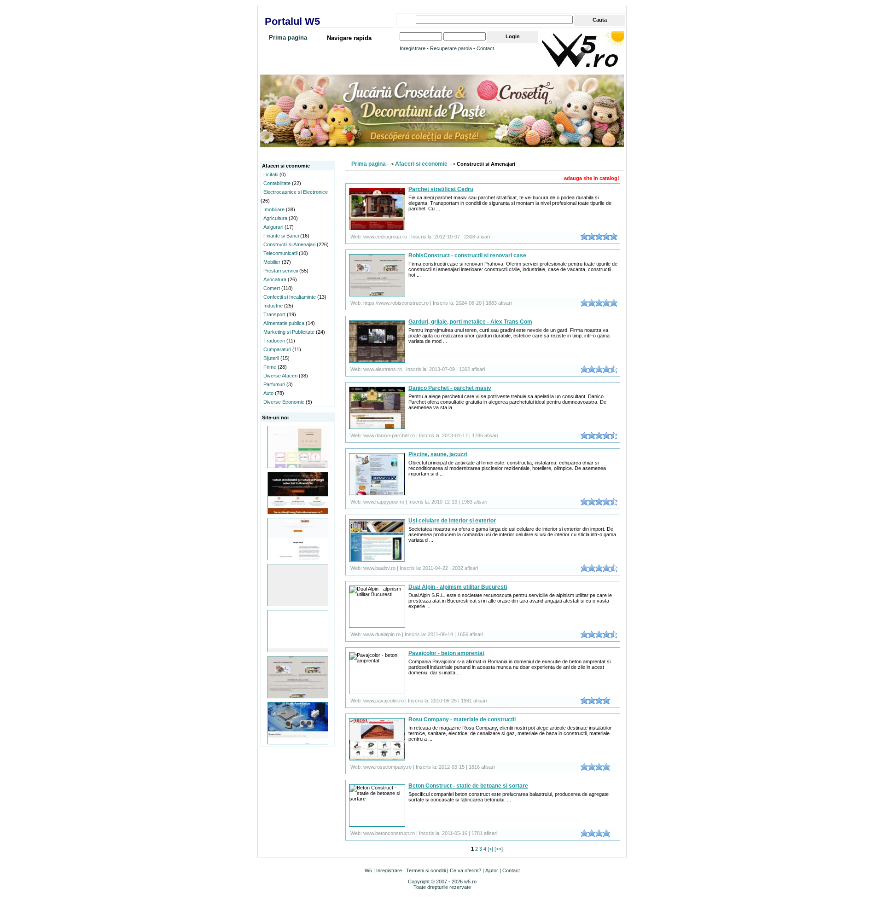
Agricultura (275, 218)
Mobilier (271, 262)
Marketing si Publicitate (288, 332)
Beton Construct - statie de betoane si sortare (468, 786)
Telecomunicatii (280, 253)
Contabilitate (277, 183)
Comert (271, 288)
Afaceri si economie (421, 164)
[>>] (498, 849)
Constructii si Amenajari (289, 244)
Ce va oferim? (465, 870)
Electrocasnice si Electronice (295, 192)
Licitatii (270, 174)
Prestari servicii (280, 270)
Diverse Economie (283, 402)
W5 (368, 870)
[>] (490, 849)
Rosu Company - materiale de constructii (462, 719)
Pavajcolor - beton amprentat (446, 653)
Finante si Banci (281, 235)
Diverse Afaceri (280, 375)
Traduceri (274, 340)
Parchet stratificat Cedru (440, 189)
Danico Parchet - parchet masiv (449, 388)
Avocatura (274, 279)
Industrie (273, 305)
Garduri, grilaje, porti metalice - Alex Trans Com (470, 322)
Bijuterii (271, 358)
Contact (485, 48)
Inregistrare (412, 48)
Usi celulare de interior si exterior (452, 520)
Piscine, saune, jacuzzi (437, 454)
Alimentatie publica (283, 323)
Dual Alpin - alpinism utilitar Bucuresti (457, 587)
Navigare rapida (349, 38)
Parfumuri (274, 384)
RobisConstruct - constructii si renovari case (467, 255)
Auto (268, 393)
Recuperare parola (451, 48)
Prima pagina (288, 37)
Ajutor (491, 870)
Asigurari (273, 227)
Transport (274, 314)
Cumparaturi (277, 349)
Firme (269, 367)
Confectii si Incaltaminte (289, 297)
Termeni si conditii (426, 870)
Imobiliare (274, 209)
